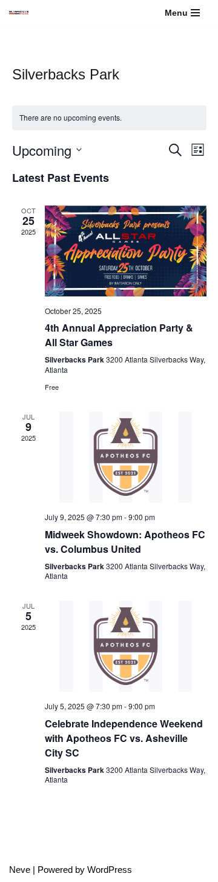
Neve (19, 869)
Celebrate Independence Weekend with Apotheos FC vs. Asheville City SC (124, 738)
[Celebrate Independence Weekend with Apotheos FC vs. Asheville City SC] (125, 646)
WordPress (109, 869)
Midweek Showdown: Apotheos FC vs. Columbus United (125, 541)
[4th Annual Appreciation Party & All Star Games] (125, 250)
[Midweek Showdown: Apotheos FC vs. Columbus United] (125, 457)
